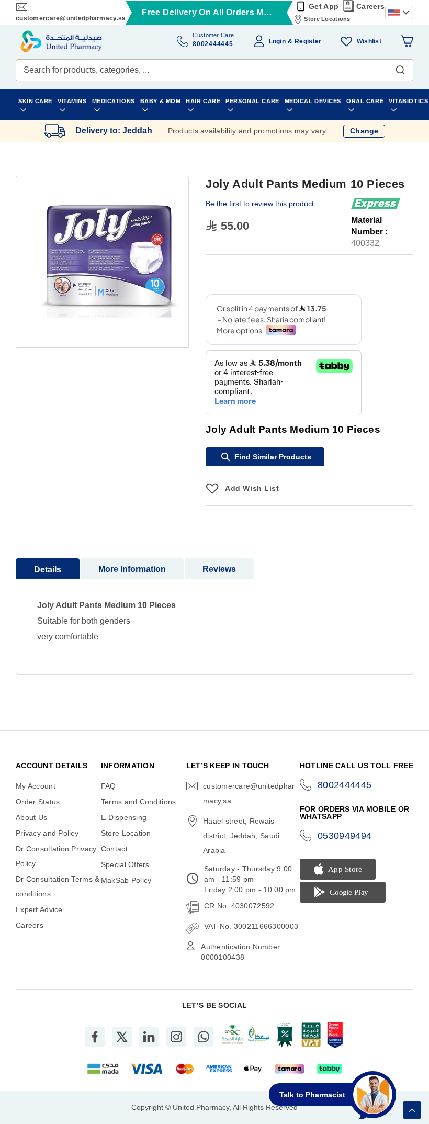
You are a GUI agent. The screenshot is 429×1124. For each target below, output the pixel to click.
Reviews (219, 569)
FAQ (108, 786)
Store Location (126, 833)
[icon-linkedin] (149, 1037)
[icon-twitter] (122, 1037)
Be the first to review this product (260, 203)
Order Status (38, 801)
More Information (132, 569)
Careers (370, 6)
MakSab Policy (126, 880)
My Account (35, 786)
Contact (114, 849)
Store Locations (327, 19)
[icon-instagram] (176, 1037)
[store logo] (61, 41)
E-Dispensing (123, 817)
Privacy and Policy (47, 833)
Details (47, 569)
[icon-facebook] (95, 1037)
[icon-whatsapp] (203, 1037)
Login (277, 41)
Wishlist (369, 41)
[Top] (412, 1110)
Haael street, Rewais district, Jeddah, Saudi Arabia (241, 836)
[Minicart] (407, 41)
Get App (323, 6)
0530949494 (345, 835)
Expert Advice (39, 909)
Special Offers (125, 864)
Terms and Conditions (138, 801)
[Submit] (400, 67)
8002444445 (345, 785)
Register (308, 41)
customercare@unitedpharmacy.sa (71, 18)
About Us (31, 817)
